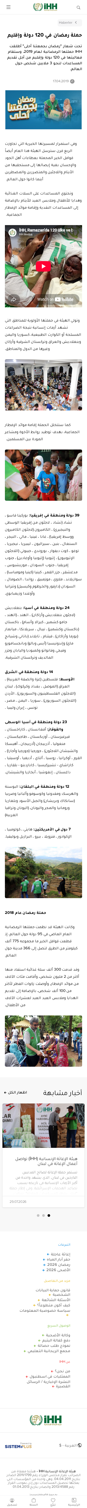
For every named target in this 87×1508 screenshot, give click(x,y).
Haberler (65, 22)
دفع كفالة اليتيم (56, 1340)
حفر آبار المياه (58, 1259)
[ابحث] (78, 7)
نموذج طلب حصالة (54, 1345)
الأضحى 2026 (58, 1270)
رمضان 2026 (58, 1264)
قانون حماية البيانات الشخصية (52, 1292)
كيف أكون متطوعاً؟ (53, 1305)
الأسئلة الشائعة (56, 1300)
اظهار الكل (17, 1092)
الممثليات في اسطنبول (50, 1376)
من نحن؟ (62, 1371)
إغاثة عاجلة (60, 1254)
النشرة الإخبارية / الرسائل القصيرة (48, 1383)
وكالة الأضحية (58, 1335)
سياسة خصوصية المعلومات (44, 1310)
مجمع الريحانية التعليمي (49, 1351)
